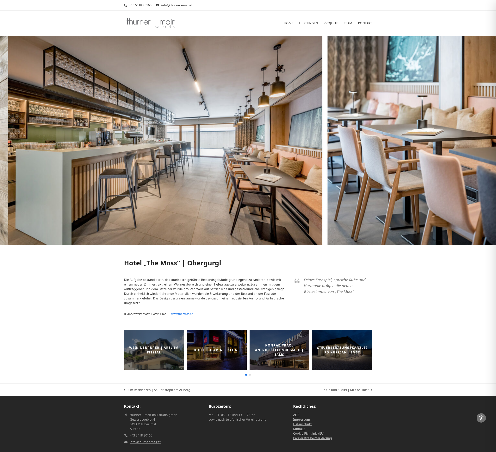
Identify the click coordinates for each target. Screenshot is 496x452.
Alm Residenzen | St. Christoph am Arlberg (157, 390)
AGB (296, 415)
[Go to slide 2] (250, 375)
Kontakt (299, 429)
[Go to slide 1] (246, 375)
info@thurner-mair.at (176, 5)
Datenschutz (302, 424)
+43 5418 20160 (140, 5)
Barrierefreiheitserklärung (312, 438)
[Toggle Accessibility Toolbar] (481, 418)
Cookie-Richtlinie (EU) (308, 433)
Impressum (301, 419)
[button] (3, 140)
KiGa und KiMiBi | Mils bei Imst (346, 390)
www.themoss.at (182, 314)
